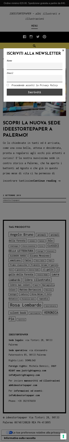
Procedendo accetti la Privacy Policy (34, 85)
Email (10, 73)
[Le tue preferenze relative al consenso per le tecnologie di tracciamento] (63, 436)
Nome (9, 60)
